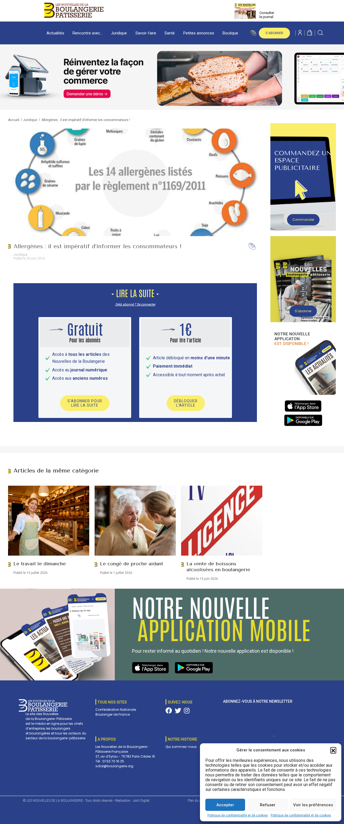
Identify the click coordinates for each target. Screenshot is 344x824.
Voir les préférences (313, 804)
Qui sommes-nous (181, 746)
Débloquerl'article (186, 403)
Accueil (13, 120)
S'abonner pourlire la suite (84, 403)
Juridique (119, 33)
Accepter (225, 804)
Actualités (55, 33)
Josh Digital (141, 800)
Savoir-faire (145, 33)
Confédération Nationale (115, 709)
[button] (333, 750)
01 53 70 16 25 (113, 761)
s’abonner (274, 33)
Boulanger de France (112, 714)
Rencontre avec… (88, 33)
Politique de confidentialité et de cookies (237, 815)
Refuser (267, 804)
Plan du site (196, 800)
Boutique (230, 33)
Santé (169, 33)
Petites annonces (198, 33)
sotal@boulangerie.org (114, 766)
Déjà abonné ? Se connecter (135, 304)
